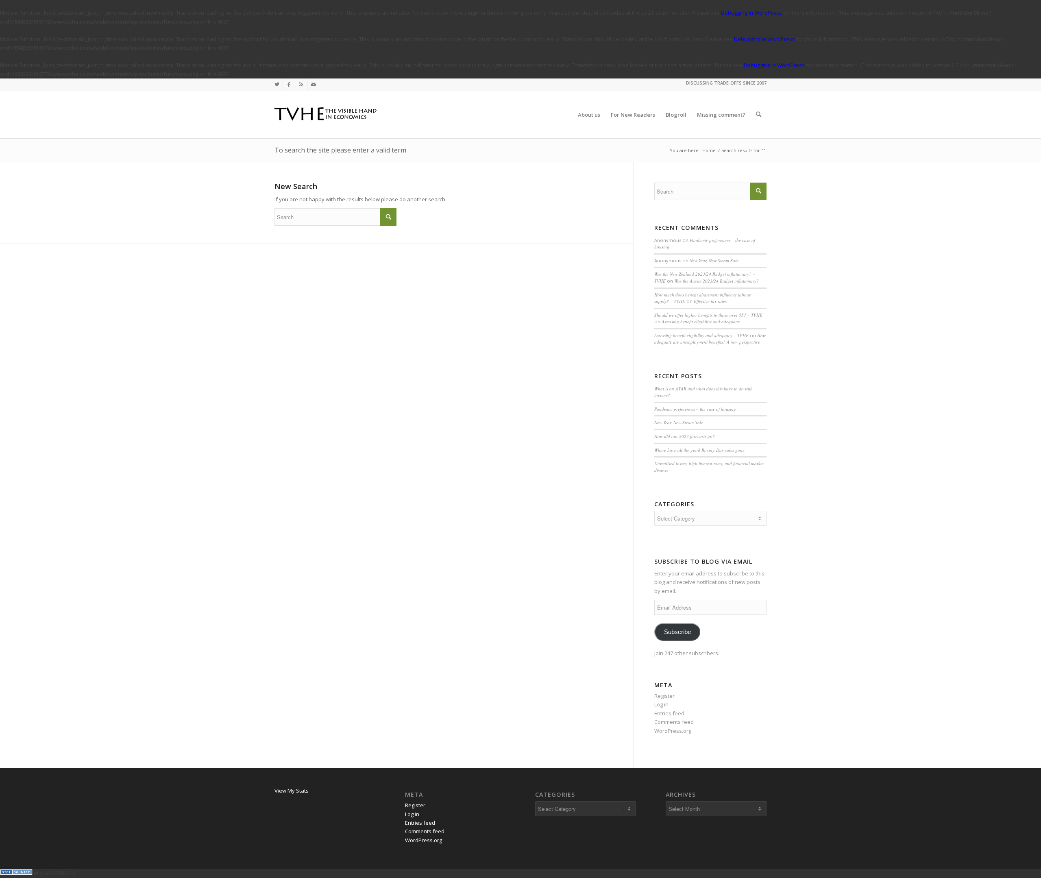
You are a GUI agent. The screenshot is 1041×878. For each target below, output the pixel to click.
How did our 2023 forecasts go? (684, 436)
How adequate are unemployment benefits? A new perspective (710, 338)
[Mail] (313, 84)
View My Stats (291, 790)
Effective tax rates (710, 301)
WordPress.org (672, 730)
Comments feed (674, 721)
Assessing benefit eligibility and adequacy (701, 321)
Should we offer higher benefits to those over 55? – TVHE (708, 315)
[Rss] (301, 84)
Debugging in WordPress (751, 12)
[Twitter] (277, 84)
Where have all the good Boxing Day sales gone (699, 450)
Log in (661, 704)
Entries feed (669, 713)
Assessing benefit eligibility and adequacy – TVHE (701, 335)
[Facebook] (289, 84)
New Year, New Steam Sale (714, 260)
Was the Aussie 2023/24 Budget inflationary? (716, 281)
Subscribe (677, 632)
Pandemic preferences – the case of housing (695, 409)
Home (709, 150)
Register (664, 695)
